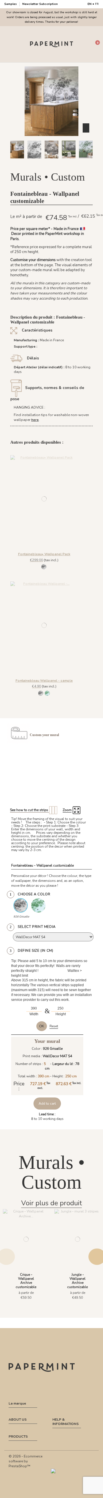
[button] (35, 163)
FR (97, 4)
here (35, 419)
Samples (11, 4)
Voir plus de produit (51, 1203)
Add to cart (47, 1103)
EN (90, 4)
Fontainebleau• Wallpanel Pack (44, 554)
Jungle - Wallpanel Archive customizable (77, 1280)
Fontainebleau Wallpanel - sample (44, 680)
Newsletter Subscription (40, 4)
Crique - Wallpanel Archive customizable (26, 1280)
